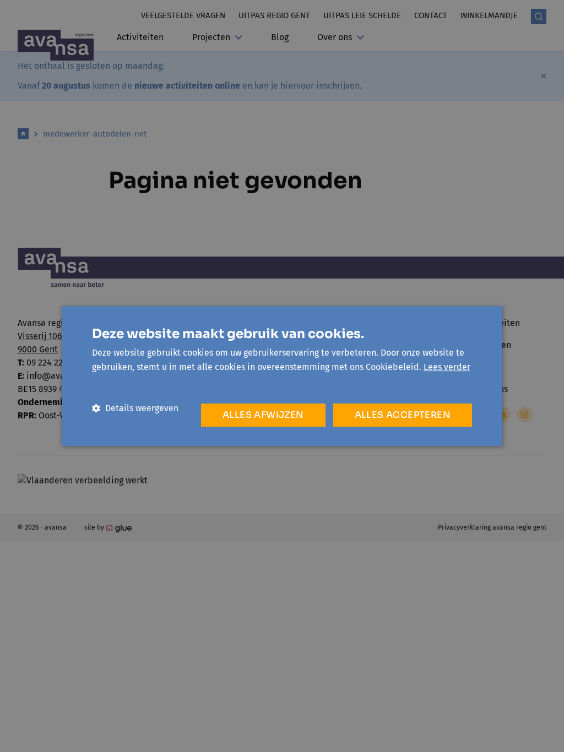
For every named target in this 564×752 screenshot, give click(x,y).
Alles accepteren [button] (403, 415)
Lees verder (447, 367)
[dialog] (282, 376)
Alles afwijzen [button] (263, 415)
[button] (135, 408)
